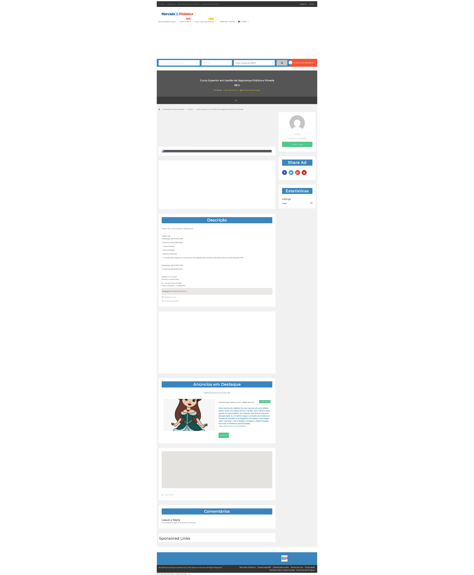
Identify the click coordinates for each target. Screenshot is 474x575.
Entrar (311, 4)
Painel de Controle (228, 22)
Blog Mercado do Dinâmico (189, 4)
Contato (244, 22)
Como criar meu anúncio (205, 21)
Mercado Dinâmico (247, 567)
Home (162, 4)
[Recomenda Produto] (284, 558)
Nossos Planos (186, 21)
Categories (171, 4)
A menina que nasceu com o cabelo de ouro (236, 402)
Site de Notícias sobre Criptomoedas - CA (173, 574)
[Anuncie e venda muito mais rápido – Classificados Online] (177, 13)
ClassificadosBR (264, 567)
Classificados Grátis (281, 567)
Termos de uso (296, 567)
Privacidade (310, 567)
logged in (176, 523)
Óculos (219, 90)
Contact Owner (297, 144)
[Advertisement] (237, 41)
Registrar (303, 4)
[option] (217, 418)
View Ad (223, 435)
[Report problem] (236, 100)
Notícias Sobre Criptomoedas (282, 570)
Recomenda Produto (210, 4)
